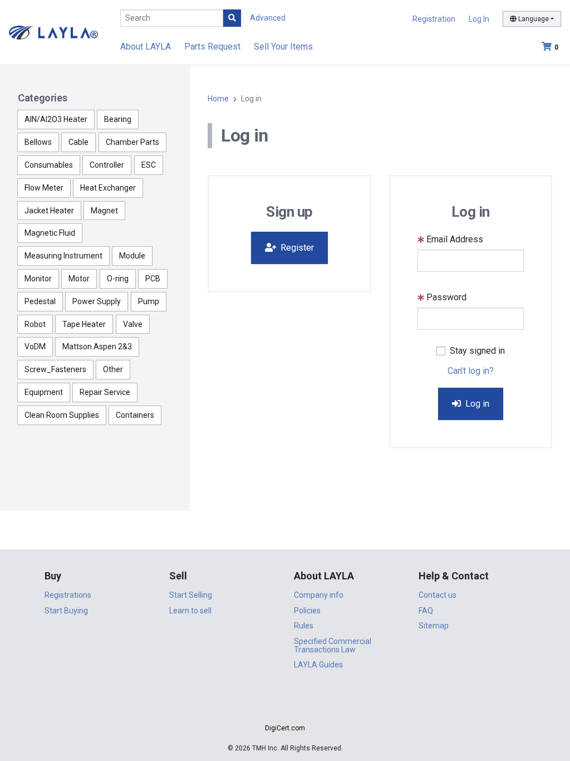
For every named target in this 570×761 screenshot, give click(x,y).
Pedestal (40, 301)
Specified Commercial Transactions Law (332, 645)
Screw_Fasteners (55, 369)
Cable (78, 142)
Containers (135, 415)
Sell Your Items (283, 46)
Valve (132, 324)
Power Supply (96, 301)
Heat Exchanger (108, 187)
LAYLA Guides (318, 664)
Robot (35, 324)
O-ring (118, 278)
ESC (148, 164)
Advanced (268, 17)
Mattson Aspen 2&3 (97, 346)
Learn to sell (190, 610)
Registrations (68, 595)
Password (446, 297)
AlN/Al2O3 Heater (55, 119)
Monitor (38, 278)
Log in (476, 403)
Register (296, 247)
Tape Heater (84, 324)
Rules (303, 625)
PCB (152, 278)
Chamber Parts (132, 142)
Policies (307, 610)
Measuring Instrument (63, 255)
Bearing (117, 119)
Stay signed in (477, 350)
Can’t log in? (471, 370)
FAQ (426, 610)
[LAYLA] (53, 32)
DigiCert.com (285, 728)
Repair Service (105, 392)
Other (113, 369)
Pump (148, 301)
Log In (479, 18)
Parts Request (212, 46)
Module (132, 255)
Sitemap (434, 625)
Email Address (454, 239)
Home (218, 98)
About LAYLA (145, 46)
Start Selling (190, 595)
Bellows (38, 142)
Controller (107, 164)
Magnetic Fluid (49, 232)
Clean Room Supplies (61, 415)
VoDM (35, 346)
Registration (433, 18)
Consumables (48, 164)
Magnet (104, 210)
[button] (285, 708)
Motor (79, 278)
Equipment (43, 392)
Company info (318, 595)
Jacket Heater (49, 210)
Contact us (437, 595)
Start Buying (66, 610)
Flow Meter (43, 187)
